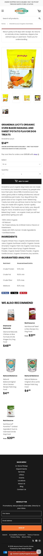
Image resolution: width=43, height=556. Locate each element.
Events (21, 478)
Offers (21, 475)
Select (4, 160)
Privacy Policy (15, 537)
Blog (21, 486)
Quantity (5, 170)
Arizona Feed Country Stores (23, 546)
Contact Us (21, 489)
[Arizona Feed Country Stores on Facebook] (36, 541)
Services (21, 472)
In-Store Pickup (21, 466)
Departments (21, 469)
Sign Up (21, 528)
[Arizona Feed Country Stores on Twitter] (33, 541)
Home (4, 24)
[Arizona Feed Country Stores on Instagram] (39, 541)
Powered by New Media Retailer (21, 549)
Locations (21, 481)
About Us (21, 483)
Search (4, 535)
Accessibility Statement (17, 535)
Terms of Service (33, 535)
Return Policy (26, 537)
